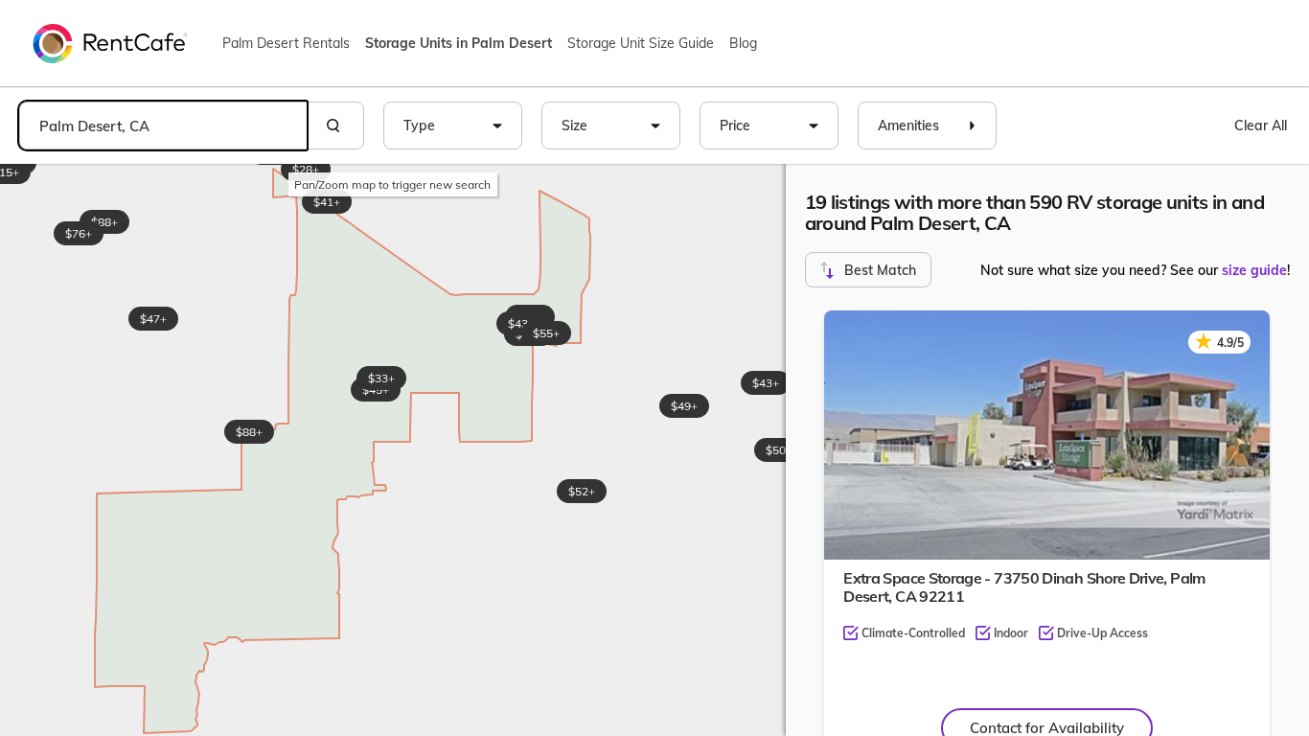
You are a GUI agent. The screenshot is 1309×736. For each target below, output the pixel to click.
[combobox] (163, 126)
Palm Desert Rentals (286, 43)
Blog (743, 43)
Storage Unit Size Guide (640, 43)
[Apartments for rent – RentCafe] (110, 42)
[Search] (335, 126)
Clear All (1260, 125)
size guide (1254, 270)
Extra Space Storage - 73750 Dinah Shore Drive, (1024, 587)
